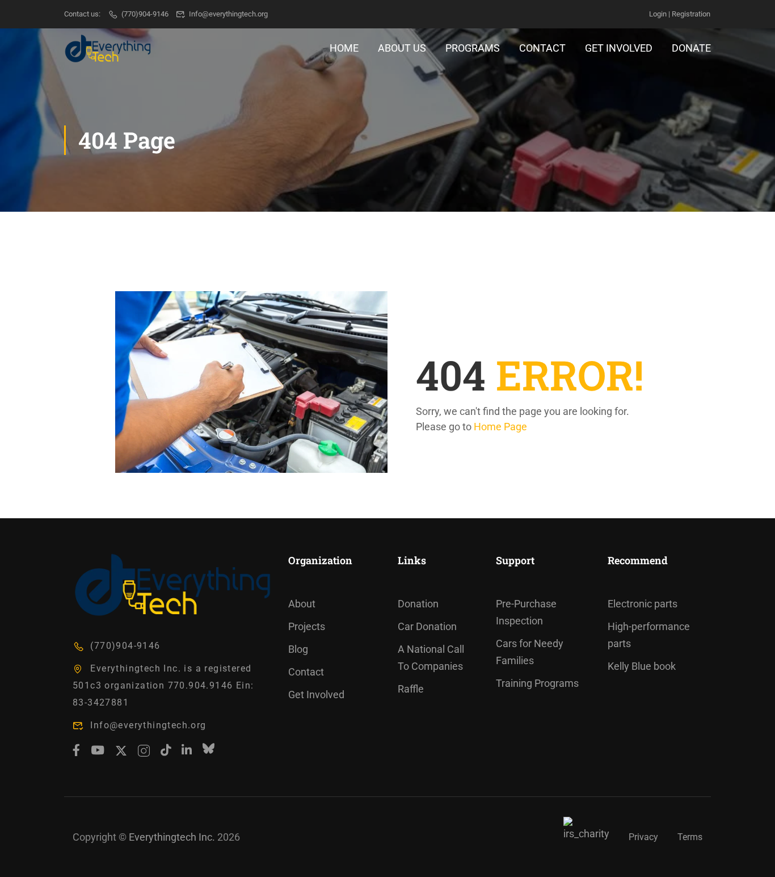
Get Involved (618, 48)
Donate (691, 48)
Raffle (411, 689)
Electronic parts (642, 604)
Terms (689, 837)
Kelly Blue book (642, 666)
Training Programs (537, 683)
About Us (402, 48)
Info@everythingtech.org (228, 14)
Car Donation (427, 626)
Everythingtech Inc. (172, 837)
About (301, 604)
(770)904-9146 (145, 14)
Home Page (500, 427)
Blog (298, 649)
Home (344, 48)
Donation (418, 604)
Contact (542, 48)
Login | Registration (679, 14)
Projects (306, 626)
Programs (472, 48)
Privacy (643, 837)
